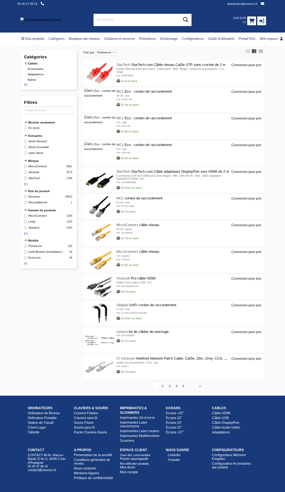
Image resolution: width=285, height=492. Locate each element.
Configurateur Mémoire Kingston (229, 457)
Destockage (169, 38)
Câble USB (220, 418)
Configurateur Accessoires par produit (231, 465)
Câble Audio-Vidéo (226, 427)
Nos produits (34, 38)
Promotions (147, 38)
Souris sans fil (84, 427)
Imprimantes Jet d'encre (137, 417)
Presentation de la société (93, 455)
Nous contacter (85, 468)
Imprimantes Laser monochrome (133, 424)
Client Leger (37, 427)
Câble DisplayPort (225, 422)
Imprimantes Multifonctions (139, 436)
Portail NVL (247, 38)
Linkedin (173, 455)
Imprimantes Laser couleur (139, 431)
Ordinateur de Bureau (44, 413)
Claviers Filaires (86, 413)
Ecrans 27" (174, 427)
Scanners (127, 440)
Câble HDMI (221, 413)
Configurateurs (193, 38)
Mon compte (129, 472)
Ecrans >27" (175, 432)
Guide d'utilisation (221, 38)
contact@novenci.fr (42, 470)
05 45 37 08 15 (27, 3)
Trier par (88, 52)
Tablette (33, 432)
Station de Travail (41, 422)
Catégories (56, 38)
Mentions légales (86, 473)
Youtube (173, 460)
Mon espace (269, 38)
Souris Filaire (84, 422)
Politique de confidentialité (93, 478)
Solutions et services (119, 38)
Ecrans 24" (174, 422)
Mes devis (127, 467)
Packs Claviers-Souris (90, 432)
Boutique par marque (84, 38)
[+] (25, 84)
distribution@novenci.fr (242, 3)
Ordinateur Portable (42, 418)
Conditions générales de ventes (92, 461)
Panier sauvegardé (134, 459)
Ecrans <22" (175, 413)
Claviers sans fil (85, 418)
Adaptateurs (221, 432)
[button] (261, 20)
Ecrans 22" (174, 418)
